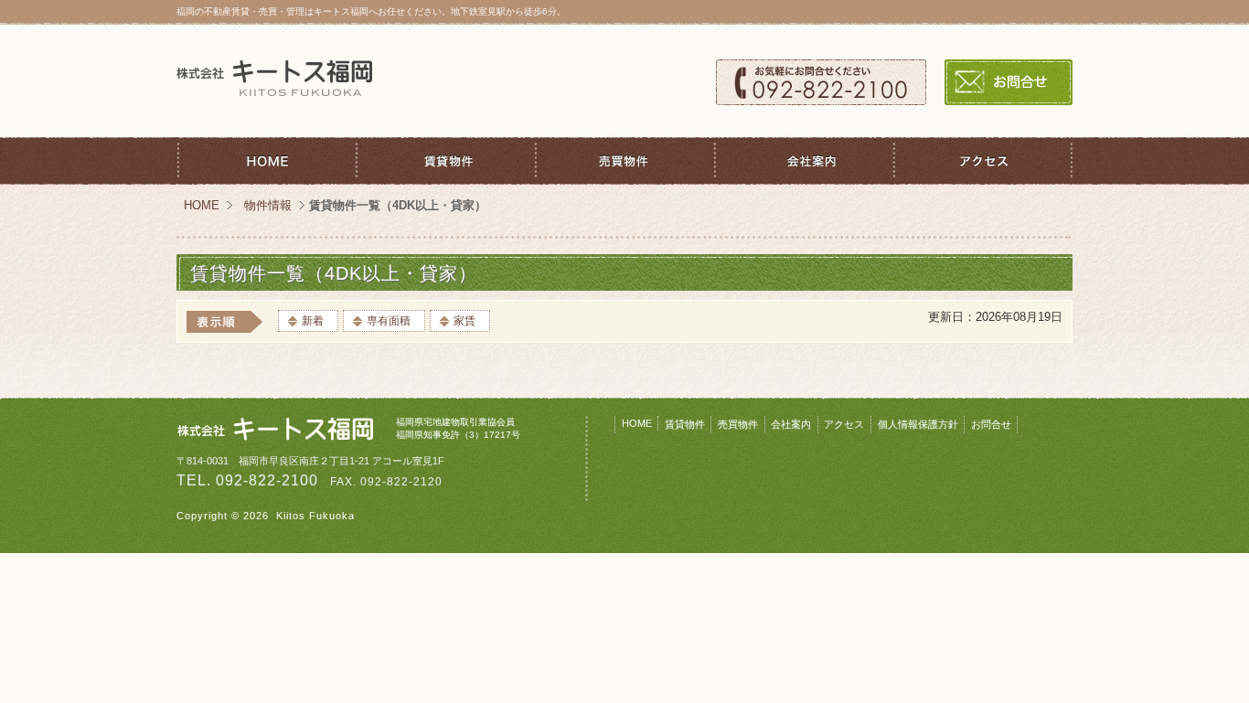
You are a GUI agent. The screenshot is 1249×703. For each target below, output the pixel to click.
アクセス (983, 161)
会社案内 (803, 161)
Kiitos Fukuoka (315, 515)
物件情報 (268, 205)
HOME (266, 161)
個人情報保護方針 (918, 424)
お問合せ (1009, 82)
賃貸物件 (445, 161)
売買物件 (624, 161)
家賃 (464, 320)
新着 (313, 320)
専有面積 (389, 320)
